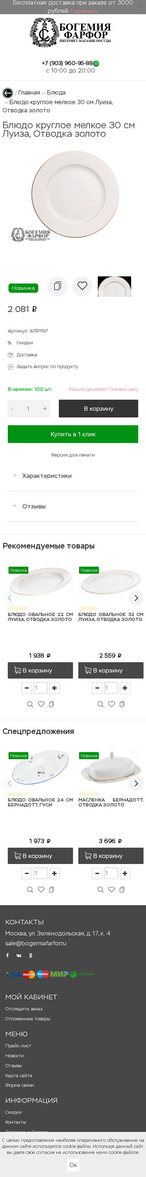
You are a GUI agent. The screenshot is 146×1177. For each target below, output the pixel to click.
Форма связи (19, 1085)
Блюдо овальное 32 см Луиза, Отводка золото (111, 617)
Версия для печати (73, 455)
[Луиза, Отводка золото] (116, 286)
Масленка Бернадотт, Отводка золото (111, 803)
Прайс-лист (18, 1046)
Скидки (25, 343)
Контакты (15, 1122)
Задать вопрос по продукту (47, 366)
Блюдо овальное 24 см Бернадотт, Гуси (40, 803)
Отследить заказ (23, 1009)
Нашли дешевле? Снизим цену (103, 389)
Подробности (84, 11)
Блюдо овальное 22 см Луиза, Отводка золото (40, 617)
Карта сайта (18, 1076)
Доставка (27, 355)
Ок (73, 1165)
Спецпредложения (38, 731)
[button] (57, 286)
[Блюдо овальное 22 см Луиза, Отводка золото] (40, 581)
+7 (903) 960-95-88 (67, 63)
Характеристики (47, 476)
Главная (29, 92)
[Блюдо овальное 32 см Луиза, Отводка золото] (111, 581)
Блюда (56, 92)
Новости (14, 1056)
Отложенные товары (27, 1019)
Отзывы (34, 506)
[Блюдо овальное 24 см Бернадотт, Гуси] (40, 767)
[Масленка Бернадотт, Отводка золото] (111, 767)
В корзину (98, 408)
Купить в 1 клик (73, 434)
